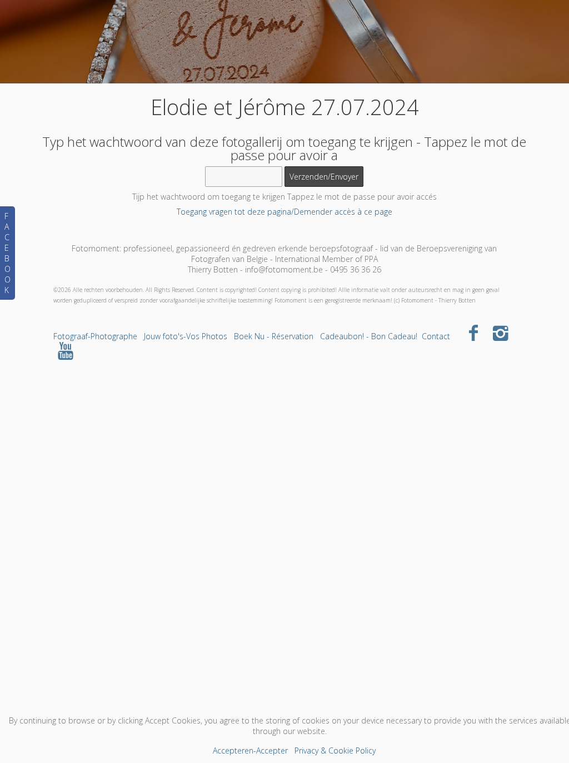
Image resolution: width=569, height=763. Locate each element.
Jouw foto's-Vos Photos (185, 336)
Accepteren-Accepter (250, 750)
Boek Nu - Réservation (273, 336)
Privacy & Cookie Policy (335, 750)
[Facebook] (473, 332)
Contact (436, 336)
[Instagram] (500, 332)
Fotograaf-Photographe (95, 336)
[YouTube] (65, 350)
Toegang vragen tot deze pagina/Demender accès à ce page (284, 211)
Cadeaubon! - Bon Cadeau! (368, 336)
